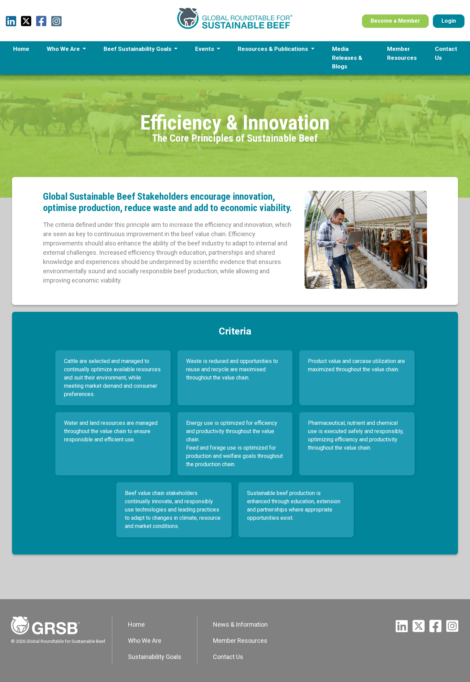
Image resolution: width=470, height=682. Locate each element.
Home (136, 624)
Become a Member (395, 21)
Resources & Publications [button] (273, 48)
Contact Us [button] (446, 53)
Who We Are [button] (64, 48)
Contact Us (228, 656)
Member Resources (240, 640)
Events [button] (205, 48)
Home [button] (21, 48)
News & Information (240, 624)
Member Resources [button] (402, 53)
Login (448, 21)
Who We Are (144, 640)
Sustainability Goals (154, 656)
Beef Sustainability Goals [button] (138, 48)
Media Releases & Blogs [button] (347, 57)
